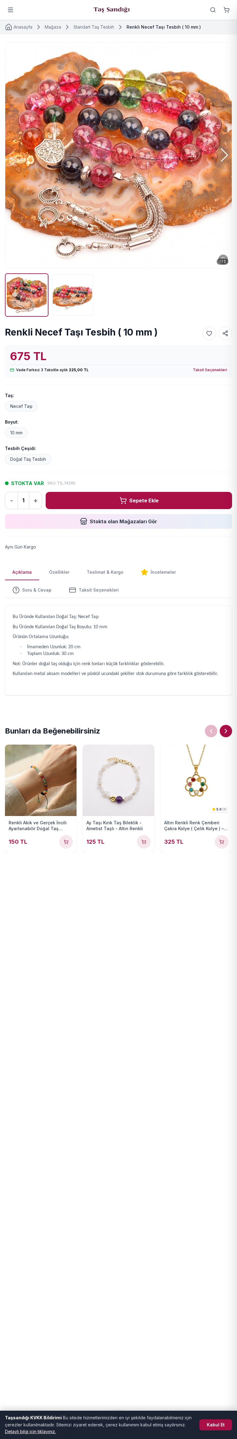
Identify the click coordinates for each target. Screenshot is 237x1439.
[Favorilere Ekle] (209, 333)
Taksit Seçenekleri (210, 370)
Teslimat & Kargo (105, 572)
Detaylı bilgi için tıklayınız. (30, 1431)
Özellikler (59, 572)
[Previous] (211, 731)
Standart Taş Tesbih (93, 27)
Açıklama (22, 572)
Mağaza (53, 27)
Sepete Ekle (144, 500)
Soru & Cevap (37, 590)
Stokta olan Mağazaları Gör (123, 521)
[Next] (226, 731)
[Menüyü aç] (10, 10)
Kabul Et (216, 1424)
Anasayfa (23, 27)
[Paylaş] (225, 333)
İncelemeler (163, 572)
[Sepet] (226, 10)
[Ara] (213, 10)
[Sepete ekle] (66, 842)
